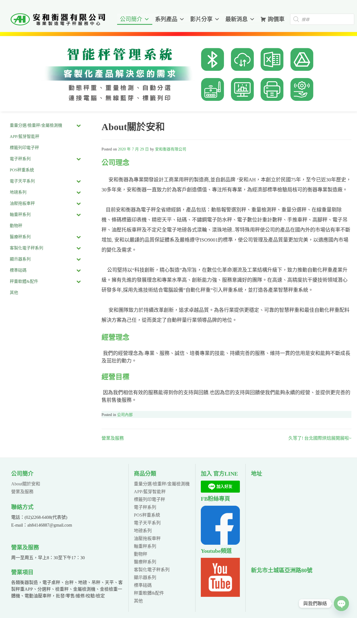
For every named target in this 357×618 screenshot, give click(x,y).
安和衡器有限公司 (170, 149)
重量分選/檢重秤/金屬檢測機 (162, 483)
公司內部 (125, 415)
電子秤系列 (145, 507)
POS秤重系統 (147, 515)
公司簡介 (131, 19)
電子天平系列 (147, 522)
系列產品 (166, 19)
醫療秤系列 (145, 561)
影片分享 (201, 19)
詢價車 (276, 19)
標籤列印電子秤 (149, 499)
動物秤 (140, 554)
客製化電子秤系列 (152, 569)
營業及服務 (113, 438)
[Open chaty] (341, 603)
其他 (138, 600)
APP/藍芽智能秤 (150, 491)
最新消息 (236, 19)
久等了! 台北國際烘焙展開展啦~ (319, 438)
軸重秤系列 (145, 546)
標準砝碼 (143, 585)
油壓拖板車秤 (147, 538)
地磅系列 (143, 530)
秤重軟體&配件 (149, 593)
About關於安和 (25, 483)
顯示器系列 (145, 577)
